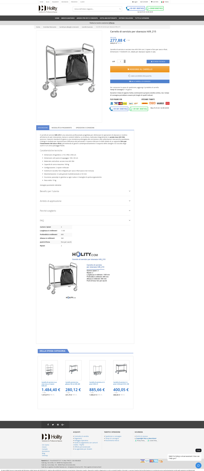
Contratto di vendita (81, 436)
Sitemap (45, 455)
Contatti (45, 449)
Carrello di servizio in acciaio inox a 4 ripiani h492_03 (49, 384)
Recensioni (65, 2)
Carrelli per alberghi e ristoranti (69, 27)
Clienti (82, 2)
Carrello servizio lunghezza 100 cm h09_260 (72, 383)
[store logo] (48, 9)
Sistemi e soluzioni (126, 18)
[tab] (43, 127)
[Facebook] (48, 424)
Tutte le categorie (142, 18)
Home (41, 2)
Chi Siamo (45, 445)
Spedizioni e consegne (85, 128)
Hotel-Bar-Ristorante (50, 27)
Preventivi (74, 2)
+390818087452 (156, 8)
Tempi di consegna (112, 438)
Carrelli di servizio (87, 27)
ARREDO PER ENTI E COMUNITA (87, 18)
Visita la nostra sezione (102, 23)
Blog (47, 2)
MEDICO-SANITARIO (68, 18)
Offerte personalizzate (82, 447)
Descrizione (43, 128)
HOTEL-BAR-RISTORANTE (108, 18)
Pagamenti (55, 2)
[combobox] (97, 8)
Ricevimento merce (112, 440)
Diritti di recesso (142, 436)
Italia (167, 2)
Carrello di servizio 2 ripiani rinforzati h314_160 (121, 383)
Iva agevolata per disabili (83, 449)
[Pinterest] (58, 424)
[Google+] (62, 424)
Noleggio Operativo (81, 440)
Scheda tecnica (158, 62)
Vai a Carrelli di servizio (140, 81)
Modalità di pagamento (62, 128)
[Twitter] (53, 424)
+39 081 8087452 (136, 8)
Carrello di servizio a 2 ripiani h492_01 (97, 383)
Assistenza (46, 451)
